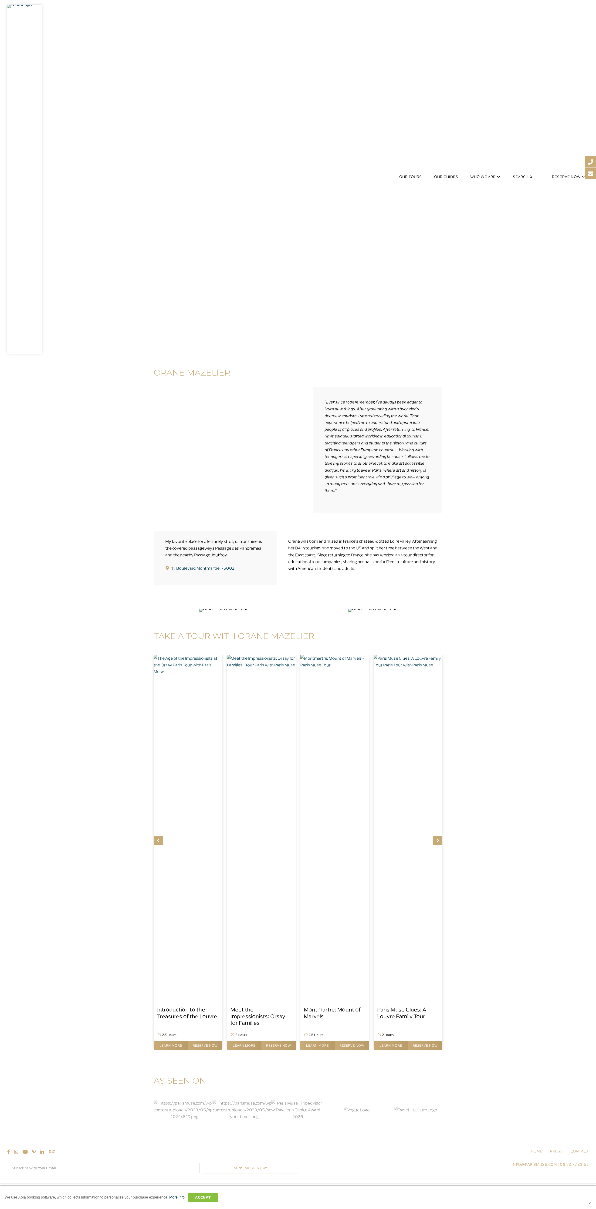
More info (177, 1197)
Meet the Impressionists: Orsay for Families (257, 1016)
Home (536, 1151)
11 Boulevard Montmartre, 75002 (202, 568)
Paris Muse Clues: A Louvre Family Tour (401, 1013)
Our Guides (446, 177)
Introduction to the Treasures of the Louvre (187, 1013)
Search (521, 177)
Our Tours (410, 177)
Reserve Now (567, 177)
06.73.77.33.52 (574, 1164)
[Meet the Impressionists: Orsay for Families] (261, 665)
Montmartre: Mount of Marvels (332, 1013)
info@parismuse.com (534, 1164)
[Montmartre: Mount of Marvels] (334, 665)
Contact (580, 1151)
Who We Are (483, 177)
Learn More (170, 1046)
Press (556, 1151)
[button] (158, 840)
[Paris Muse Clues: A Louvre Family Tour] (408, 665)
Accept (203, 1197)
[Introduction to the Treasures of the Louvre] (188, 671)
